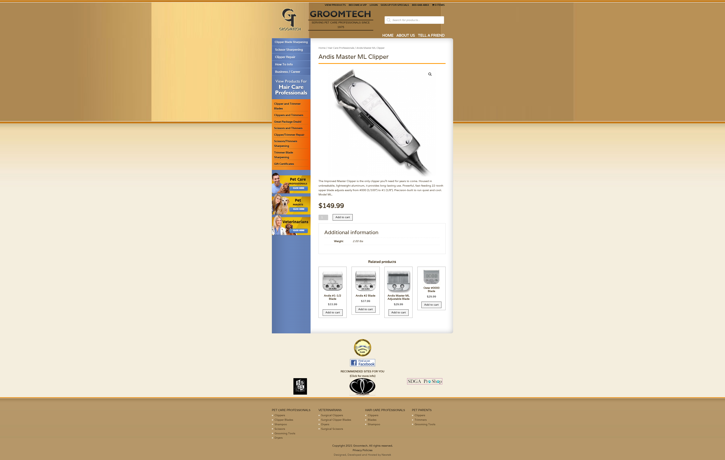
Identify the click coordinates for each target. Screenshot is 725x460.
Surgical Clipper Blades (336, 419)
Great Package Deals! (287, 121)
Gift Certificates (284, 164)
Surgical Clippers (332, 415)
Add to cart (343, 217)
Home (322, 48)
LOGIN (374, 5)
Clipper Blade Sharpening (291, 42)
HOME (387, 36)
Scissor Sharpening (289, 50)
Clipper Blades (284, 419)
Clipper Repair (285, 57)
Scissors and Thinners (288, 128)
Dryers (279, 437)
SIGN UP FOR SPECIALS (395, 5)
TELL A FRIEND (431, 36)
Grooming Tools (285, 433)
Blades (372, 419)
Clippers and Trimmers (288, 115)
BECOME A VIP (358, 5)
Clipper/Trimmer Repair (289, 134)
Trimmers (421, 419)
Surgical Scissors (332, 429)
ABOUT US (405, 36)
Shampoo (281, 424)
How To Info (284, 64)
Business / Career (287, 72)
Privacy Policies (363, 450)
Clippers (280, 415)
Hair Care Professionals (341, 48)
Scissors (280, 429)
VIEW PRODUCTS (335, 5)
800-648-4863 (420, 5)
